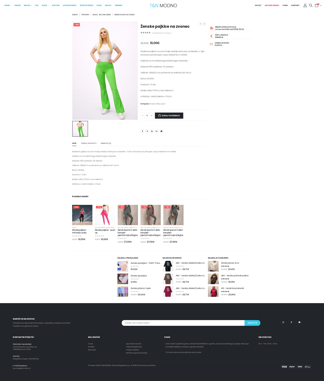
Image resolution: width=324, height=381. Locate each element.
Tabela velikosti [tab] (88, 143)
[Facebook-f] (291, 322)
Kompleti (132, 228)
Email (161, 131)
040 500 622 (34, 359)
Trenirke (118, 5)
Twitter (147, 131)
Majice (27, 5)
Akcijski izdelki (272, 5)
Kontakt (295, 5)
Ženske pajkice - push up (105, 231)
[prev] (200, 24)
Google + (157, 131)
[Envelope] (299, 322)
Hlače (44, 5)
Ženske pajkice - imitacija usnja (79, 231)
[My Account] (305, 5)
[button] (311, 5)
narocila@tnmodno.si (22, 368)
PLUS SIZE (56, 5)
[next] (204, 24)
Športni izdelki (86, 5)
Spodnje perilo (69, 5)
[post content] (82, 215)
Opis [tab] (74, 143)
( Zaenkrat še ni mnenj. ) (162, 33)
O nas (285, 5)
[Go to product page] (122, 266)
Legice (162, 104)
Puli (37, 5)
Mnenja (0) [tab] (106, 143)
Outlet (258, 5)
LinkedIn (152, 131)
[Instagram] (283, 322)
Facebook (142, 131)
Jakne (6, 5)
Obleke (17, 5)
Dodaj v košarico (171, 115)
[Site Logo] (163, 5)
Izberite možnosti (107, 222)
